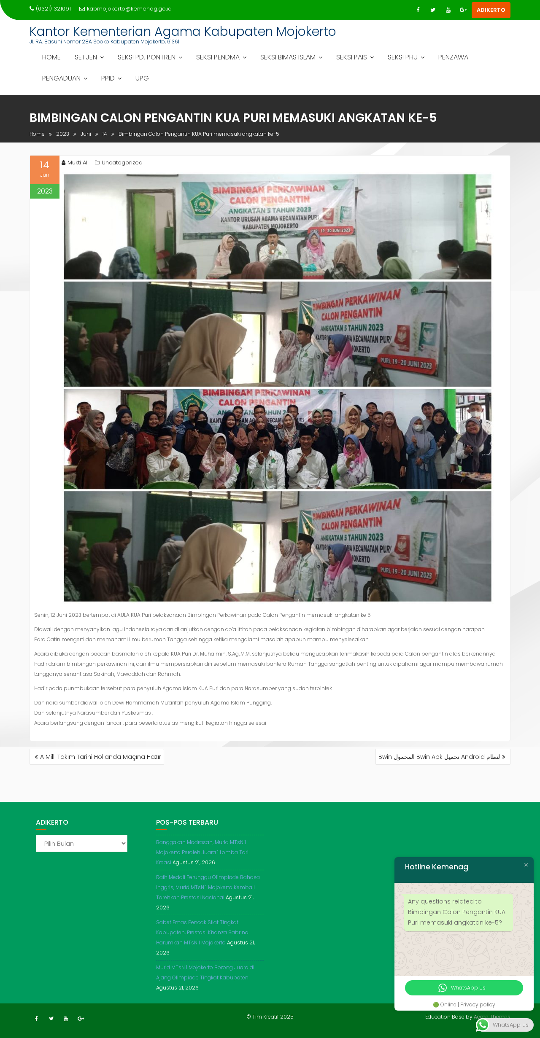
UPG (142, 78)
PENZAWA (453, 57)
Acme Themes (492, 1016)
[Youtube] (448, 10)
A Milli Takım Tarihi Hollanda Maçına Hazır (100, 757)
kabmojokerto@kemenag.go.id (129, 9)
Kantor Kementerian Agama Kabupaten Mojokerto (183, 31)
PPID (108, 78)
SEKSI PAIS (351, 57)
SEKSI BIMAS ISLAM (288, 57)
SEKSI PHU (403, 57)
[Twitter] (433, 10)
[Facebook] (417, 10)
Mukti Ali (78, 163)
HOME (51, 57)
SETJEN (86, 57)
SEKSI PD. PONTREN (147, 57)
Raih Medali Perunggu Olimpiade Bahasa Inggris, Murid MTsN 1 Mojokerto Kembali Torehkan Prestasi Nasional (208, 887)
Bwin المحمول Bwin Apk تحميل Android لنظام (439, 757)
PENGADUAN (61, 78)
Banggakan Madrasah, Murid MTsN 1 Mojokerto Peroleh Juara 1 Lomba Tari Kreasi (202, 852)
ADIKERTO (491, 10)
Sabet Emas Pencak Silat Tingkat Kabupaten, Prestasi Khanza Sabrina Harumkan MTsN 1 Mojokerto (202, 932)
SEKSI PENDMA (218, 57)
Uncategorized (122, 163)
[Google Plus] (463, 10)
